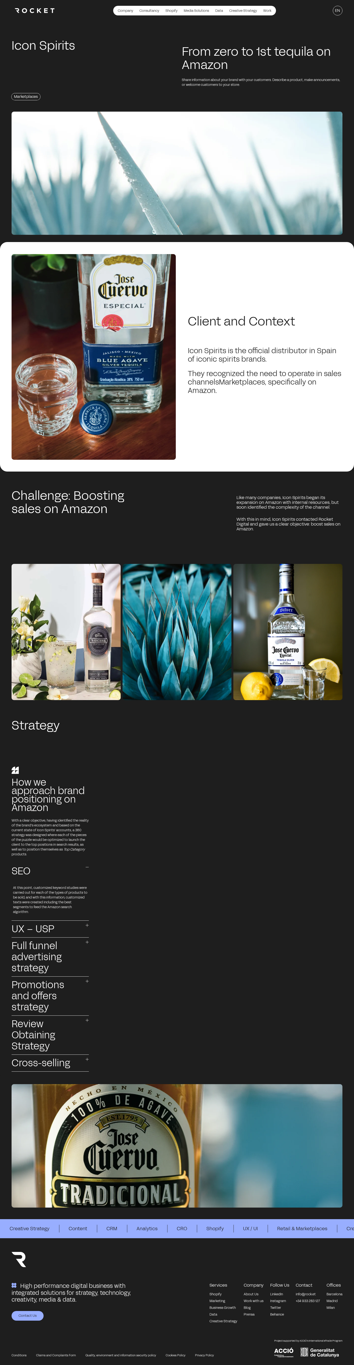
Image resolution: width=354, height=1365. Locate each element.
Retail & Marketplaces (302, 1228)
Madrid (332, 1301)
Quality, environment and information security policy (120, 1355)
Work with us (253, 1301)
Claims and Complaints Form (56, 1355)
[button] (50, 871)
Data (213, 1314)
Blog (247, 1307)
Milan (331, 1307)
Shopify (215, 1228)
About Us (251, 1294)
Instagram (278, 1301)
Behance (277, 1314)
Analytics (147, 1228)
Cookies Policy (175, 1355)
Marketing (217, 1301)
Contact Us (28, 1315)
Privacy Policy (204, 1355)
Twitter (275, 1307)
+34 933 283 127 (308, 1301)
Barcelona (334, 1294)
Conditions (19, 1355)
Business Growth (223, 1307)
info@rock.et (306, 1294)
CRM (111, 1228)
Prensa (249, 1314)
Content (78, 1228)
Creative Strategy (29, 1228)
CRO (182, 1228)
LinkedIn (276, 1294)
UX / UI (250, 1228)
